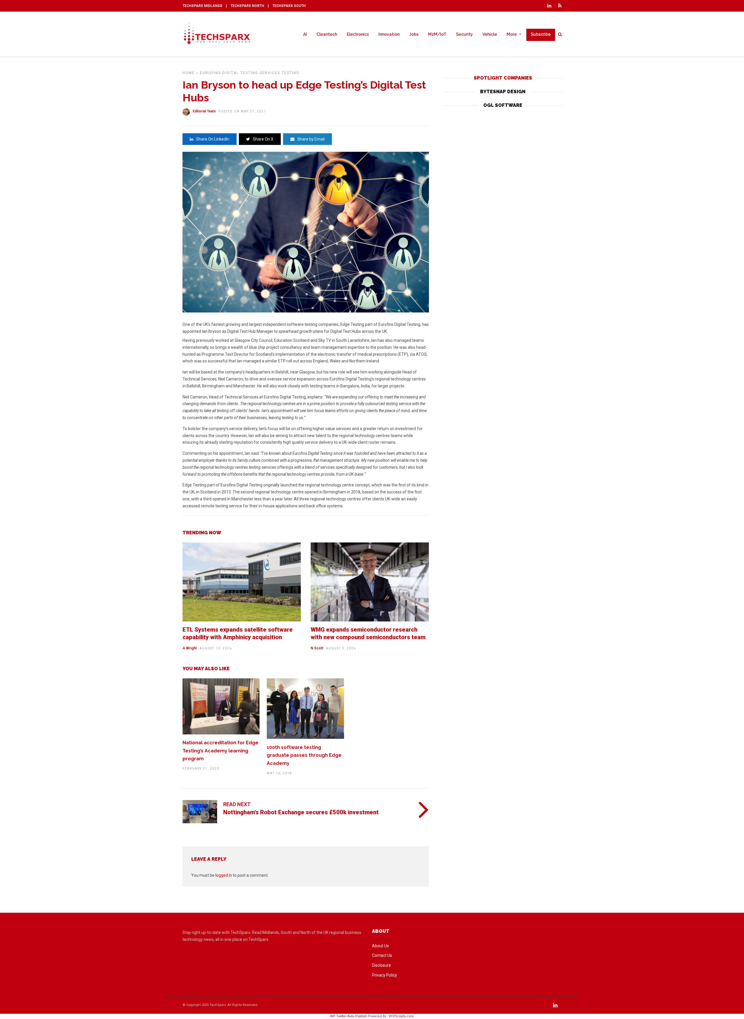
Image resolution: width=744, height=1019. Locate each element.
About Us (380, 945)
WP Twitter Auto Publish (348, 1016)
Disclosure (381, 965)
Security (464, 34)
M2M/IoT (437, 34)
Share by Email (311, 139)
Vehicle (489, 34)
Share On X (263, 139)
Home (189, 73)
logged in (223, 875)
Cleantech (326, 34)
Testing (290, 73)
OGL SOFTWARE (502, 105)
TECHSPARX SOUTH (289, 6)
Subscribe (541, 34)
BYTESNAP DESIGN (502, 91)
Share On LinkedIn (212, 139)
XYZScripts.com (401, 1016)
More (512, 34)
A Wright (190, 648)
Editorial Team (204, 111)
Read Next (237, 804)
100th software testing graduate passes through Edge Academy (304, 755)
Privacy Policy (384, 975)
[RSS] (560, 6)
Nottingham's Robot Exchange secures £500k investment (301, 812)
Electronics (358, 34)
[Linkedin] (549, 6)
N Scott (317, 648)
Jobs (414, 34)
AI (305, 34)
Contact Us (382, 955)
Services (270, 73)
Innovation (389, 34)
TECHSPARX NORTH (247, 6)
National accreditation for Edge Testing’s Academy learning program (220, 750)
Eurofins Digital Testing (229, 73)
